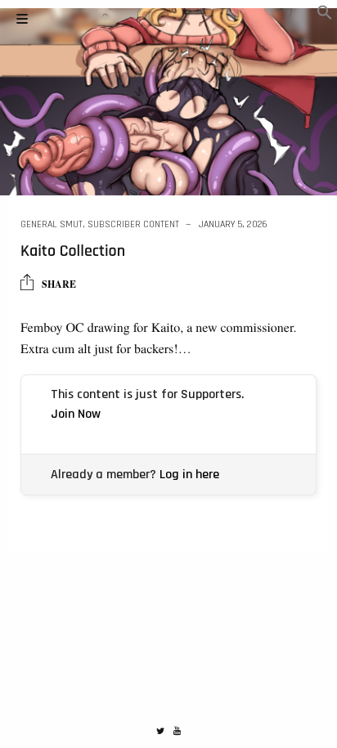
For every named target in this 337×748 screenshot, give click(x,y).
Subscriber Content (133, 224)
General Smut (51, 224)
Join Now (76, 414)
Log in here (189, 474)
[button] (325, 15)
